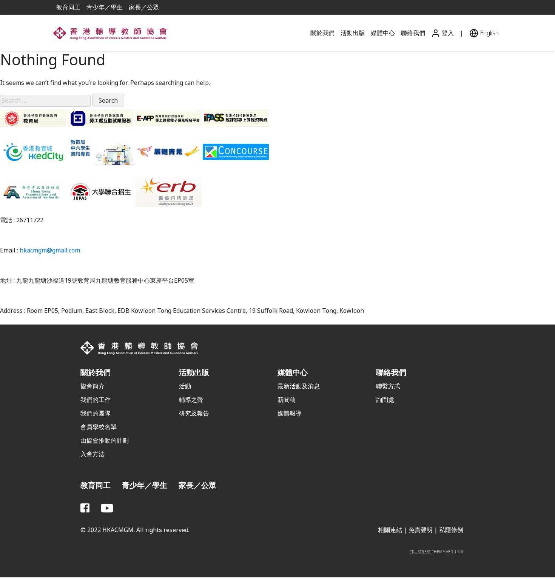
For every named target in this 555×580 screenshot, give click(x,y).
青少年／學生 (104, 7)
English (488, 33)
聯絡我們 (413, 33)
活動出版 (353, 33)
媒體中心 (383, 33)
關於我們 (322, 33)
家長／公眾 (144, 7)
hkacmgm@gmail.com (50, 250)
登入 (447, 33)
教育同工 (68, 7)
